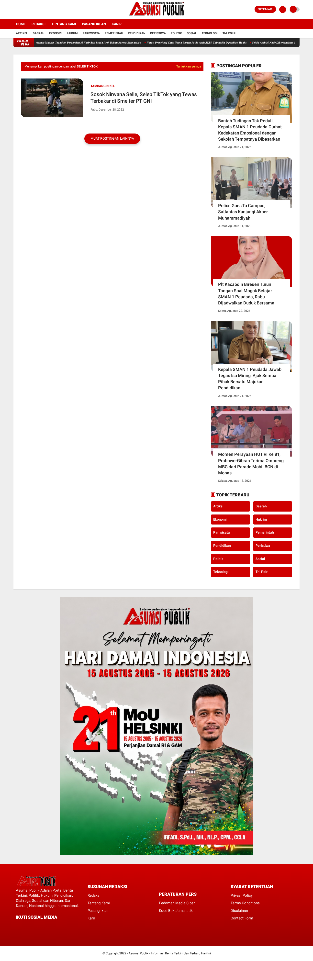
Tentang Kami (63, 24)
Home (21, 24)
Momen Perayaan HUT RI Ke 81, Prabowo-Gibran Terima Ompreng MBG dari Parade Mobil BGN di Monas (251, 463)
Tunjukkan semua (188, 66)
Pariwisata (91, 33)
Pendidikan (136, 33)
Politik (176, 33)
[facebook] (14, 9)
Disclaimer (239, 910)
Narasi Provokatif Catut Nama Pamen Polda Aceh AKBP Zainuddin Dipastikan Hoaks (177, 42)
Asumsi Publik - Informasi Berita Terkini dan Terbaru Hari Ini (170, 953)
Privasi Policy (242, 895)
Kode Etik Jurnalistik (176, 910)
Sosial (192, 33)
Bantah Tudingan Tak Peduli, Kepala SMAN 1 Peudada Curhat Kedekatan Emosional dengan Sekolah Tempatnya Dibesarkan (250, 130)
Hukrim (261, 519)
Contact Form (242, 918)
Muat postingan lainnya (112, 138)
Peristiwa (158, 33)
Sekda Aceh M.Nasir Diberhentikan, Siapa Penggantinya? (266, 42)
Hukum (72, 33)
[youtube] (34, 9)
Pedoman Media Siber (177, 903)
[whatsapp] (30, 926)
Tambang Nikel (102, 86)
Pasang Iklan (94, 24)
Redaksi (38, 24)
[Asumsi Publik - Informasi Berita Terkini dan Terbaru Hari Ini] (156, 16)
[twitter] (21, 9)
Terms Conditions (245, 903)
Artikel (22, 33)
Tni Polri (229, 33)
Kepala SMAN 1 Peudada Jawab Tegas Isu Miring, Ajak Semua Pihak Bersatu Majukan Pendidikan (249, 379)
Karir (117, 24)
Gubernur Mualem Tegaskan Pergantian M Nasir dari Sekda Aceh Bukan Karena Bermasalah (68, 42)
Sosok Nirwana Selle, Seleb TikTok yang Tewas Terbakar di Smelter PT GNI (143, 97)
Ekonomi (55, 33)
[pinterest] (37, 926)
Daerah (38, 33)
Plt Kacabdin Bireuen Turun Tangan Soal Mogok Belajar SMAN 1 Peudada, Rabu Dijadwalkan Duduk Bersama (246, 293)
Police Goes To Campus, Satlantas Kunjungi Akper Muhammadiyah (243, 211)
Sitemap (265, 9)
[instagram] (28, 9)
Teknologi (210, 33)
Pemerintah (114, 33)
